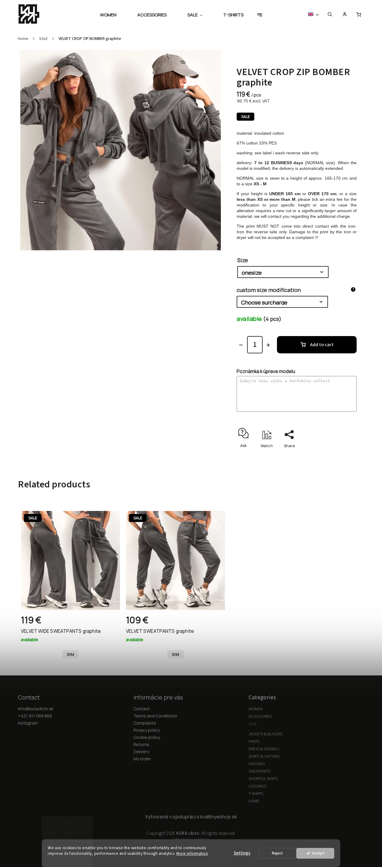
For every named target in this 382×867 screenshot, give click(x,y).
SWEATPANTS (260, 771)
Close (337, 456)
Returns (141, 744)
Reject (277, 853)
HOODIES (257, 764)
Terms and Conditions (155, 716)
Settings (242, 853)
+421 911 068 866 (35, 716)
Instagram (28, 723)
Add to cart (322, 344)
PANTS (254, 742)
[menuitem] (113, 15)
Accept (318, 853)
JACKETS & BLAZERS (265, 734)
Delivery (141, 751)
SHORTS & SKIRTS (263, 779)
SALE (253, 724)
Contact (141, 708)
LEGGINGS (257, 786)
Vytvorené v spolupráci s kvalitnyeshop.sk (191, 816)
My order (142, 759)
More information (192, 853)
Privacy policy (146, 730)
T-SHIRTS (256, 794)
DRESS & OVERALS (264, 749)
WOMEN (256, 709)
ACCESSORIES (260, 717)
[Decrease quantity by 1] (241, 345)
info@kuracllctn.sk (35, 708)
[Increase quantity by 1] (268, 345)
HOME (254, 801)
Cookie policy (146, 737)
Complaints (144, 723)
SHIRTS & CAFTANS (264, 756)
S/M (70, 654)
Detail (109, 622)
